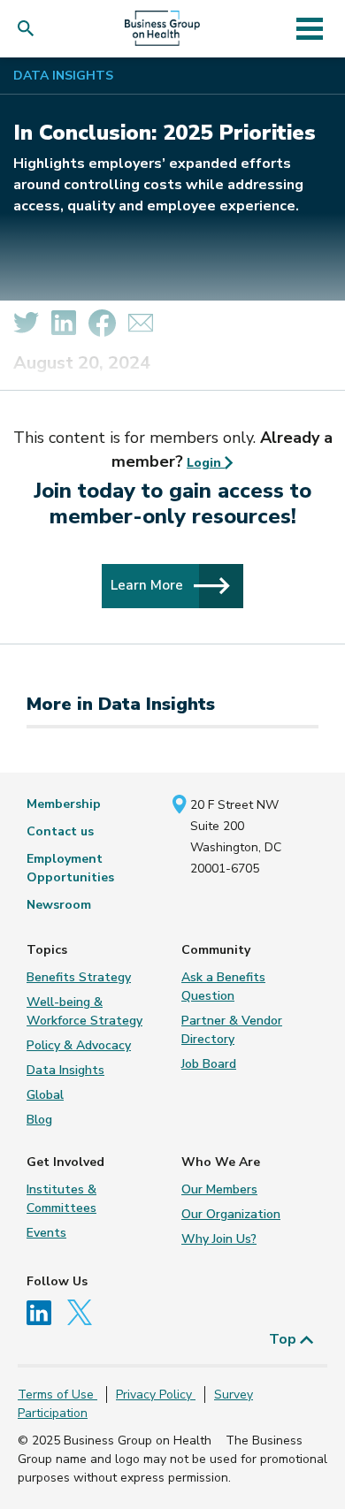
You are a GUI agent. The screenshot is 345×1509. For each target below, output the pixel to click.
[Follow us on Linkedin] (45, 1311)
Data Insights (63, 75)
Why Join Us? (219, 1239)
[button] (29, 28)
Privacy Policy (156, 1394)
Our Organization (230, 1214)
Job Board (208, 1064)
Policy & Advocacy (79, 1045)
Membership (64, 804)
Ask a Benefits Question (223, 986)
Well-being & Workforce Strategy (84, 1011)
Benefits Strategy (79, 977)
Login (206, 462)
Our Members (219, 1189)
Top (284, 1339)
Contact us (60, 831)
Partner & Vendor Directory (231, 1030)
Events (46, 1232)
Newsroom (59, 904)
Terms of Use (57, 1394)
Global (45, 1094)
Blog (39, 1119)
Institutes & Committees (61, 1198)
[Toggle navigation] (309, 28)
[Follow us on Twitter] (84, 1311)
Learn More (149, 584)
